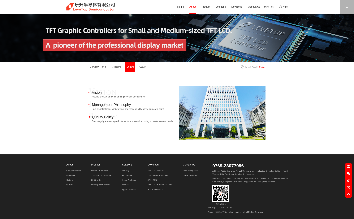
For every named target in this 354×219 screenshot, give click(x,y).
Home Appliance (129, 180)
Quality (142, 67)
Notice (221, 207)
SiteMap (211, 207)
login (285, 7)
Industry (125, 171)
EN (272, 7)
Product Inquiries (190, 171)
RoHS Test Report (155, 189)
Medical (125, 185)
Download (236, 6)
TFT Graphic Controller (101, 175)
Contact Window (190, 175)
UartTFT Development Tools (160, 185)
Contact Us (254, 6)
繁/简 (266, 7)
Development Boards (100, 185)
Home (180, 6)
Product (205, 6)
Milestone (116, 67)
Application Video (129, 189)
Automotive (127, 175)
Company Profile (98, 67)
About (192, 6)
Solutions (221, 6)
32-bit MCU (96, 180)
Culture (130, 67)
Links (229, 207)
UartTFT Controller (99, 171)
